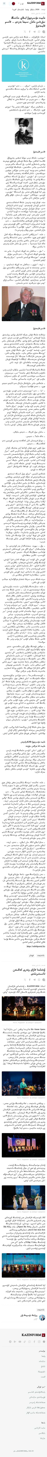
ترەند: (43, 10)
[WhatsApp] (39, 32)
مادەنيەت (40, 955)
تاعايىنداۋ (21, 10)
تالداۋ (43, 1367)
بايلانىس (42, 1433)
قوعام (32, 955)
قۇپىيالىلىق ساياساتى (37, 1397)
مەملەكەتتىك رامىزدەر (37, 1402)
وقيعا (27, 10)
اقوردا (14, 10)
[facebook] (34, 1341)
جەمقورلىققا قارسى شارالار (36, 1408)
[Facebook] (29, 32)
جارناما (42, 1438)
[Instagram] (43, 32)
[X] (25, 32)
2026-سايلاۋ (34, 10)
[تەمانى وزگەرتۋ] (11, 4)
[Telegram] (34, 32)
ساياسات (42, 1361)
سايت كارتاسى (39, 1428)
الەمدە (43, 1377)
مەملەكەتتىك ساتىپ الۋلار (35, 1413)
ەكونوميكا (41, 1372)
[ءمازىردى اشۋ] (4, 3)
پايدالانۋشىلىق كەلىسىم (36, 1392)
